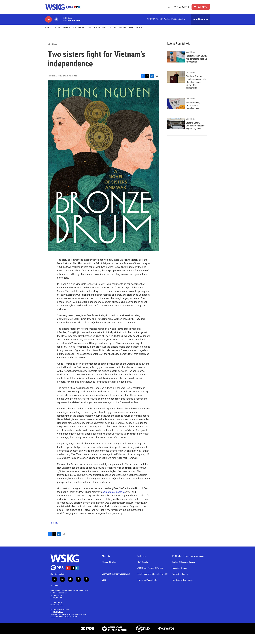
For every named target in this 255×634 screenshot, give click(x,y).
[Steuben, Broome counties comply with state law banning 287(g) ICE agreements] (176, 77)
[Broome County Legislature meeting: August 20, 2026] (176, 123)
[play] (48, 19)
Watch (66, 28)
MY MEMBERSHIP (181, 7)
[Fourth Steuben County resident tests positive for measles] (176, 56)
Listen (57, 28)
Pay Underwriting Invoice (182, 580)
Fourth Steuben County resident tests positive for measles (196, 59)
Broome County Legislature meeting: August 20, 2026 (195, 126)
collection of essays (113, 492)
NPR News (52, 44)
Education (78, 28)
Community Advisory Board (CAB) (116, 574)
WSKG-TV (68, 617)
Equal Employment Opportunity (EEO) (152, 574)
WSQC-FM (54, 617)
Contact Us (141, 556)
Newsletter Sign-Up (180, 574)
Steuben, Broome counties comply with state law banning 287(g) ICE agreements (196, 82)
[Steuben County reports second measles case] (176, 103)
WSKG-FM (53, 614)
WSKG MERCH (136, 28)
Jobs (104, 580)
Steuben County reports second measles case (193, 105)
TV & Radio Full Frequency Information (188, 556)
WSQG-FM (70, 614)
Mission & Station (109, 562)
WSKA (75, 617)
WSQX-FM (62, 614)
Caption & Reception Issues (183, 562)
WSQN (61, 617)
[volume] (56, 19)
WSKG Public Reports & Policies (150, 568)
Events (123, 28)
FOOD (97, 28)
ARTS (89, 28)
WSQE (77, 614)
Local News (190, 52)
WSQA (83, 614)
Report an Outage (179, 568)
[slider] (60, 19)
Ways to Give (109, 28)
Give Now (201, 7)
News (48, 28)
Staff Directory (143, 562)
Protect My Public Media (147, 580)
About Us (106, 556)
